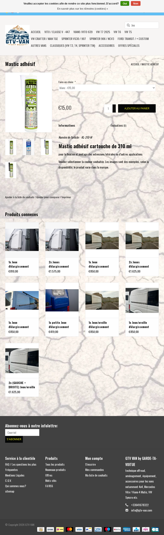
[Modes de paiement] (40, 529)
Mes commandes (94, 469)
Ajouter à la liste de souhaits (19, 197)
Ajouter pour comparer (48, 197)
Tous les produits (54, 464)
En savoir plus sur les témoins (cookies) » (82, 8)
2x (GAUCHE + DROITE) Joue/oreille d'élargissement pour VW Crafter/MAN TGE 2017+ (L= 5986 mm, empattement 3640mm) (22, 385)
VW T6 (117, 31)
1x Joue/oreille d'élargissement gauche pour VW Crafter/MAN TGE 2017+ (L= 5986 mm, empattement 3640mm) (101, 324)
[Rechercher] (127, 25)
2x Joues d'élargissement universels (59, 264)
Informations (67, 125)
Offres (48, 475)
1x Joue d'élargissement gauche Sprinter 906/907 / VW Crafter (99, 264)
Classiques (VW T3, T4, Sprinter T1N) (72, 45)
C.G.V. (8, 480)
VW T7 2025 (103, 31)
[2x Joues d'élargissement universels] (62, 239)
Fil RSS (49, 486)
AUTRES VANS (38, 45)
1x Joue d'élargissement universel (19, 264)
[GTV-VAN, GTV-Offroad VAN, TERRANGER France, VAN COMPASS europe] (17, 35)
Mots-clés (50, 480)
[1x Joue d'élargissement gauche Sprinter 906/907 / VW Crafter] (102, 239)
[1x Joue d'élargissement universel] (22, 239)
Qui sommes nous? (15, 486)
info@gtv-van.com (141, 510)
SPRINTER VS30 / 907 (74, 38)
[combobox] (142, 25)
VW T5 (128, 31)
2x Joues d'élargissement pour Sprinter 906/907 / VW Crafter (139, 264)
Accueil (36, 31)
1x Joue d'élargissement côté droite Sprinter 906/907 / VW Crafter (22, 324)
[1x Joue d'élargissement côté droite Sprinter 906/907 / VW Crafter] (22, 300)
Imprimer (66, 197)
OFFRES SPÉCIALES (128, 45)
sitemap (9, 491)
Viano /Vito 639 (82, 31)
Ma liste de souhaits (96, 475)
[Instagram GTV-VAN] (155, 425)
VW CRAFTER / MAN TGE (44, 38)
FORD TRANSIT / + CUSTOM (133, 38)
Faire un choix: (67, 82)
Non (135, 3)
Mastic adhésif (150, 64)
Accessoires (106, 45)
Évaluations (118, 125)
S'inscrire (90, 464)
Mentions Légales (14, 475)
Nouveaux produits (55, 469)
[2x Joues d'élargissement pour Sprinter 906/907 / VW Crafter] (142, 239)
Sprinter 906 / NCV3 (101, 38)
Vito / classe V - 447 (57, 31)
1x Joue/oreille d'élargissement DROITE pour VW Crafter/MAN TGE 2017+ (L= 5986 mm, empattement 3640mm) (142, 324)
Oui (125, 3)
